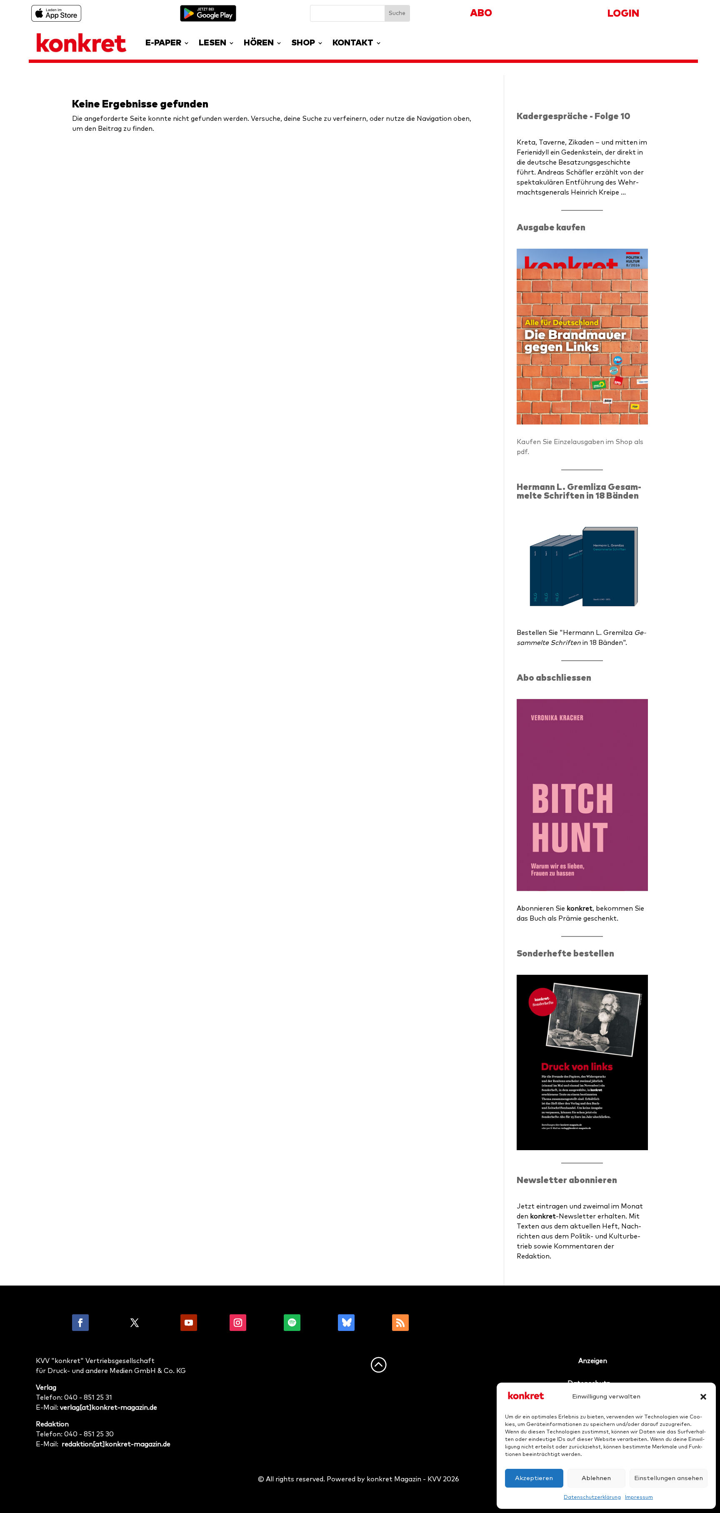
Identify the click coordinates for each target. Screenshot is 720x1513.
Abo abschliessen (554, 678)
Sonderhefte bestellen (565, 953)
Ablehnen (596, 1478)
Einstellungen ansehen (668, 1478)
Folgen (107, 1323)
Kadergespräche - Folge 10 (573, 116)
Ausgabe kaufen (551, 227)
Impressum (639, 1497)
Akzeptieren (534, 1478)
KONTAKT (352, 43)
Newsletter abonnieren (567, 1180)
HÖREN (259, 43)
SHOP (303, 43)
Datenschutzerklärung (592, 1497)
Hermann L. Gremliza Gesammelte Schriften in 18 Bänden (579, 491)
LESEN (212, 43)
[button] (703, 1397)
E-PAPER (163, 43)
